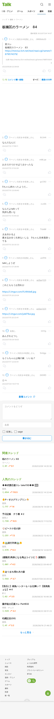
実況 (6, 670)
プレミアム (31, 659)
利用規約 (30, 667)
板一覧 (7, 695)
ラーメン (6, 463)
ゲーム (20, 11)
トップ (7, 659)
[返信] (4, 71)
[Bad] (49, 71)
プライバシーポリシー (35, 670)
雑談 (6, 667)
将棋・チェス (8, 608)
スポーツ (31, 11)
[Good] (44, 71)
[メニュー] (49, 4)
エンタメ (8, 674)
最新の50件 (47, 79)
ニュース (8, 663)
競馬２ (5, 518)
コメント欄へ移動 (15, 79)
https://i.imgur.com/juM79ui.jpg (18, 313)
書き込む (27, 438)
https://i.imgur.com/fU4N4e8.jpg (19, 291)
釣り (4, 593)
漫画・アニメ (10, 677)
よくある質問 (32, 663)
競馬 (4, 489)
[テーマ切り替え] (31, 681)
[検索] (42, 4)
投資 (50, 11)
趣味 (41, 11)
